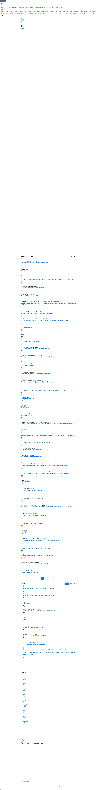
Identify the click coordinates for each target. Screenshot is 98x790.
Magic (71, 11)
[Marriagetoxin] (27, 530)
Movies (43, 7)
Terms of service (26, 781)
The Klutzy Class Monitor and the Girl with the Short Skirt (40, 540)
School (27, 13)
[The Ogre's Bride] (28, 325)
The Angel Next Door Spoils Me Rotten (34, 515)
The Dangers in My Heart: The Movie (33, 523)
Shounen (49, 13)
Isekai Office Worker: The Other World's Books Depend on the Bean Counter (46, 507)
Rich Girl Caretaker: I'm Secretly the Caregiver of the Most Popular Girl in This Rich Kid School (48, 304)
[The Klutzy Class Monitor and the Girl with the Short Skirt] (44, 538)
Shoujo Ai (44, 13)
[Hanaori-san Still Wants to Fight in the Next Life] (40, 311)
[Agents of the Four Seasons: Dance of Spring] (39, 546)
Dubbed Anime (15, 7)
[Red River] (25, 428)
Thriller (88, 13)
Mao (22, 334)
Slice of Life (61, 13)
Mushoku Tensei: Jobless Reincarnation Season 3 (39, 595)
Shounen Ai (55, 13)
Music (90, 11)
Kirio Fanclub (25, 407)
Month (75, 583)
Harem (46, 11)
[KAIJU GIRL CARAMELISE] (31, 363)
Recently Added (38, 7)
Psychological (12, 13)
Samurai (22, 13)
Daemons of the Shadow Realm (33, 627)
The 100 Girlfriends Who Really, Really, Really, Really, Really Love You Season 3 (47, 279)
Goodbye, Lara (26, 271)
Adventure (7, 11)
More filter (73, 256)
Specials (61, 7)
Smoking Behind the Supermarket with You (35, 374)
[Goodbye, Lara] (27, 269)
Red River (24, 429)
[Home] (50, 58)
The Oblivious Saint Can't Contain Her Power (36, 442)
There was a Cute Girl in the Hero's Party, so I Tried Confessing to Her (44, 465)
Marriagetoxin (25, 532)
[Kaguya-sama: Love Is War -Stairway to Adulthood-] (41, 355)
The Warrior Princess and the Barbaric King (35, 564)
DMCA (24, 782)
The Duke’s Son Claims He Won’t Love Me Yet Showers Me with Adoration (45, 320)
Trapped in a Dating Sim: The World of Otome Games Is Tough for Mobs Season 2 (48, 424)
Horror (56, 11)
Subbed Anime (7, 7)
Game (43, 11)
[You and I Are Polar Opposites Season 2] (37, 286)
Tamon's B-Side (26, 482)
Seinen (35, 13)
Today (67, 583)
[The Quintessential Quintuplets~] (34, 496)
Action (2, 11)
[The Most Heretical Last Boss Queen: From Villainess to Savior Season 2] (49, 471)
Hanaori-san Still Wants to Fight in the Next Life (37, 313)
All (23, 745)
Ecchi (34, 11)
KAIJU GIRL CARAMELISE (29, 365)
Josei (64, 11)
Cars (11, 11)
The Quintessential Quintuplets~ (32, 498)
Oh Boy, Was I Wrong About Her (31, 457)
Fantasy (38, 11)
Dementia (21, 11)
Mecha (81, 11)
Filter (22, 22)
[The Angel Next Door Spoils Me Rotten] (36, 513)
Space (66, 13)
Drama (30, 11)
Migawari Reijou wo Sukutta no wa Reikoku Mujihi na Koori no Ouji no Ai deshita (48, 435)
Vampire (92, 13)
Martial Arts (76, 11)
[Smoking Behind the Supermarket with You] (38, 372)
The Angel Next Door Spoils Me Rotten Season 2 (37, 382)
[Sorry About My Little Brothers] (33, 340)
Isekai (60, 11)
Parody (2, 13)
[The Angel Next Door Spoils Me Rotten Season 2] (40, 380)
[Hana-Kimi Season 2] (29, 413)
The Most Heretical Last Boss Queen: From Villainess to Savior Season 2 (45, 473)
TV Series (48, 7)
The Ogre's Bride (26, 327)
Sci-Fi (31, 13)
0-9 (23, 747)
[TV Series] (50, 167)
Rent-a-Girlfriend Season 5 (30, 572)
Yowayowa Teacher (27, 399)
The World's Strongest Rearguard (34, 644)
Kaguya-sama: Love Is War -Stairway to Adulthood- (38, 357)
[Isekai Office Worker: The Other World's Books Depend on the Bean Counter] (51, 505)
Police (6, 13)
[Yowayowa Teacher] (29, 397)
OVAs (53, 7)
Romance (18, 13)
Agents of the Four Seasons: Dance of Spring (36, 548)
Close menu (3, 0)
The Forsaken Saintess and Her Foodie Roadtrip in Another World (43, 390)
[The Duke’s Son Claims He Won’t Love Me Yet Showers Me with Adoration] (50, 318)
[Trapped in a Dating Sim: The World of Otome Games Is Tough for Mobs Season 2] (53, 422)
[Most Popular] (50, 222)
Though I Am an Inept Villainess (31, 296)
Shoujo (39, 13)
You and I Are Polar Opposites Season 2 (34, 288)
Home (2, 7)
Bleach (25, 619)
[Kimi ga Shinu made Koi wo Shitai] (34, 448)
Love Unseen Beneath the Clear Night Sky (35, 262)
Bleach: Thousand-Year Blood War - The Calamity (39, 588)
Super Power (75, 13)
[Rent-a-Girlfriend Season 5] (32, 570)
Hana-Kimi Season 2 (28, 415)
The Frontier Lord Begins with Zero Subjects (35, 349)
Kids (67, 11)
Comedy (15, 11)
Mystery (94, 11)
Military (85, 11)
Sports (70, 13)
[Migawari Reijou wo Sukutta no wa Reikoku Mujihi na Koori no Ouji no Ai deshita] (52, 433)
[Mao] (23, 332)
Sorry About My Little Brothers (31, 341)
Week (71, 583)
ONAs (57, 7)
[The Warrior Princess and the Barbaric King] (38, 562)
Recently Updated (29, 7)
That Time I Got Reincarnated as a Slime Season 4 (39, 611)
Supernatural (82, 13)
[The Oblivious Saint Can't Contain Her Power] (39, 441)
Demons (25, 11)
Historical (51, 11)
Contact (24, 784)
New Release (21, 7)
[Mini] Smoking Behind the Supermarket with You (37, 555)
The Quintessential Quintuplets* (31, 490)
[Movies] (50, 113)
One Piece (26, 604)
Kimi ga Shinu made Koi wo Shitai (32, 449)
